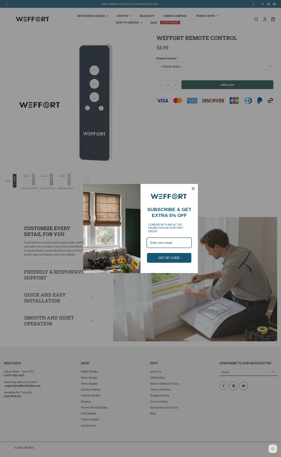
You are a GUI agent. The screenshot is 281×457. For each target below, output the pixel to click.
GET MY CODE (169, 257)
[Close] (193, 188)
